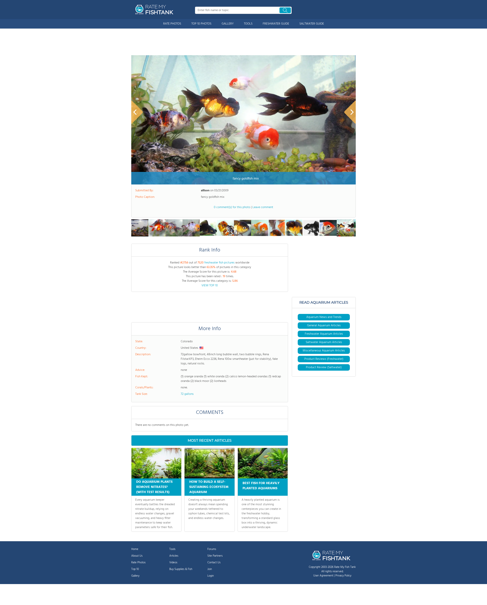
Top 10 (135, 569)
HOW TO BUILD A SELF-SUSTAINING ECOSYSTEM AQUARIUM (208, 487)
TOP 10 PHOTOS (201, 23)
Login (210, 576)
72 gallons (187, 394)
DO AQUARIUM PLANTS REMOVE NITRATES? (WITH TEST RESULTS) (154, 487)
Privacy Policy (343, 575)
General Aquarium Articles (324, 325)
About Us (136, 556)
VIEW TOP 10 (209, 285)
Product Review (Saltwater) (324, 367)
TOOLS (248, 23)
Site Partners (215, 556)
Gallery (135, 576)
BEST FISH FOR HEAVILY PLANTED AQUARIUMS (261, 486)
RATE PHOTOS (172, 23)
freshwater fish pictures (219, 262)
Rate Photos (138, 562)
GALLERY (228, 23)
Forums (211, 549)
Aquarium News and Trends (323, 317)
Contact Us (213, 562)
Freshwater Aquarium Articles (324, 333)
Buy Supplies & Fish (180, 569)
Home (134, 549)
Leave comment (262, 207)
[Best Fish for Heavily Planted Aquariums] (263, 463)
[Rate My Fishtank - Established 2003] (155, 9)
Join (209, 569)
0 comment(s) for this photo (232, 207)
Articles (173, 556)
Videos (173, 562)
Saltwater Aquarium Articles (324, 342)
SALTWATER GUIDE (311, 23)
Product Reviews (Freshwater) (323, 359)
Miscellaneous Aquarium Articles (324, 350)
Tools (172, 549)
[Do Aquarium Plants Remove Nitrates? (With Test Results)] (156, 463)
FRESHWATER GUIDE (276, 23)
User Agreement (323, 575)
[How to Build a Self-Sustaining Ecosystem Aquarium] (209, 463)
